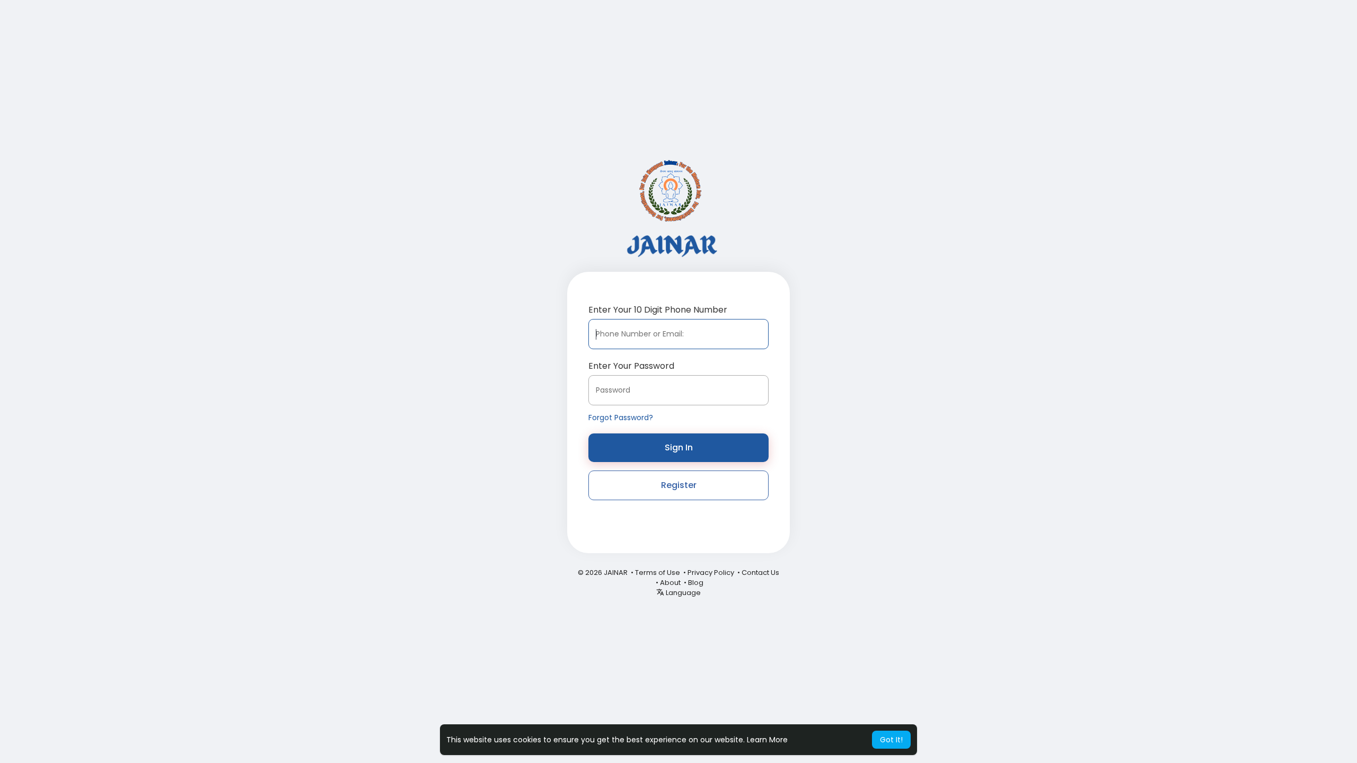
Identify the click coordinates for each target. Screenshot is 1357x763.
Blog (695, 583)
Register (679, 485)
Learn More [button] (767, 739)
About (670, 583)
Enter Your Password (631, 366)
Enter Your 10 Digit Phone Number (657, 310)
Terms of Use (657, 572)
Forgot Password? (620, 417)
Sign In (679, 447)
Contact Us (760, 572)
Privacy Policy (711, 572)
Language (682, 593)
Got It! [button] (891, 739)
